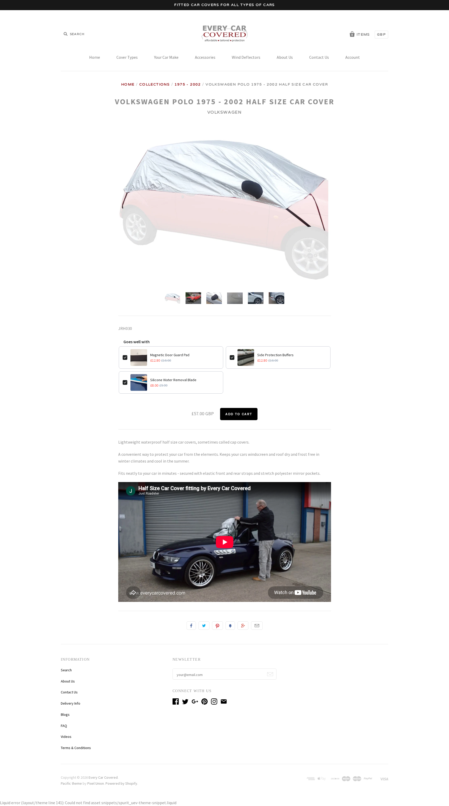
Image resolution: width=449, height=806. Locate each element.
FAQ (64, 725)
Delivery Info (70, 703)
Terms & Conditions (76, 747)
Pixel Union (95, 783)
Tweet (204, 625)
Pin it (217, 625)
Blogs (65, 714)
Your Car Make (166, 57)
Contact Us (319, 57)
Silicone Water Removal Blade (173, 380)
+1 (242, 625)
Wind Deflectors (246, 57)
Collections (154, 84)
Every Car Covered (103, 777)
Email (257, 625)
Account (352, 57)
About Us (285, 57)
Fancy (230, 625)
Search (66, 670)
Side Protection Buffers (275, 355)
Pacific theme (71, 783)
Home (94, 57)
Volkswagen (224, 112)
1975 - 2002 (188, 84)
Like (191, 625)
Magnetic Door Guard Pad (169, 355)
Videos (66, 736)
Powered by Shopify (121, 783)
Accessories (205, 57)
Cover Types (127, 57)
